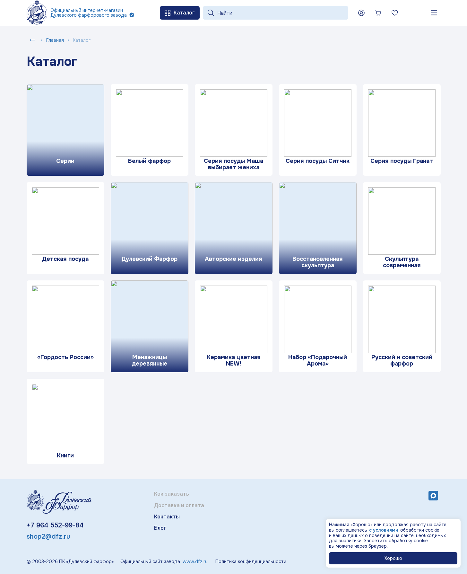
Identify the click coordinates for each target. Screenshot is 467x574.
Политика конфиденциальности (250, 561)
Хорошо (393, 558)
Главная (55, 40)
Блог (160, 528)
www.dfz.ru (195, 561)
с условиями (383, 530)
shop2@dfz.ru (48, 537)
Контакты (167, 516)
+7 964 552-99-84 (55, 525)
